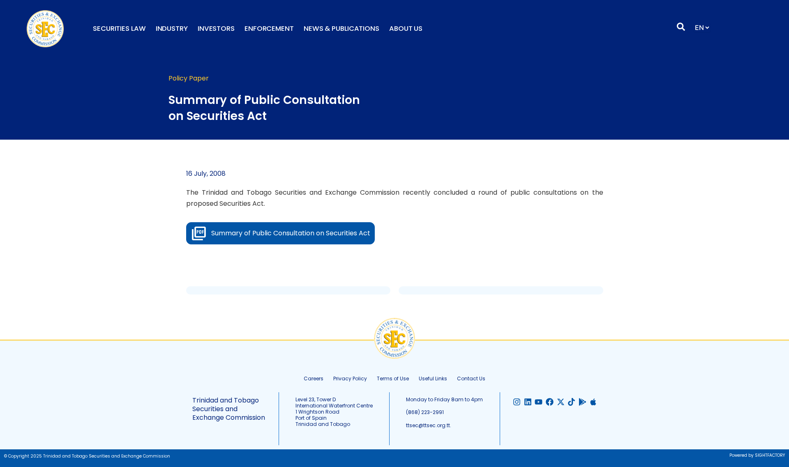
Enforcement (269, 28)
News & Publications (341, 28)
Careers (313, 378)
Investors (216, 28)
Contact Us (471, 378)
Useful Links (433, 378)
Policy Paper (188, 78)
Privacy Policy (350, 378)
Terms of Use (393, 378)
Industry (172, 28)
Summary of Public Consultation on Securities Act (290, 233)
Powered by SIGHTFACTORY (757, 455)
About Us (405, 28)
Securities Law (119, 28)
